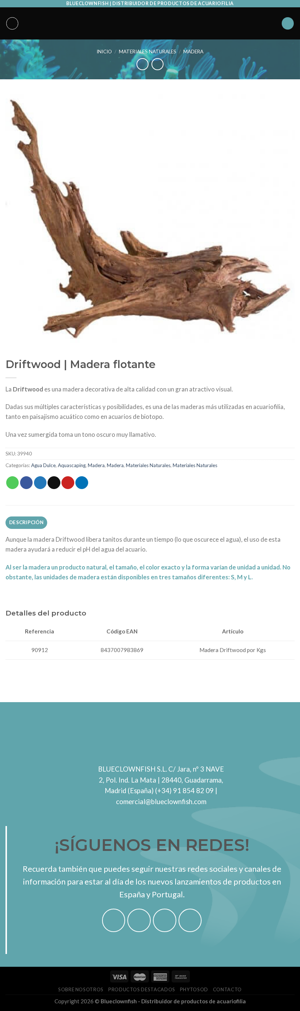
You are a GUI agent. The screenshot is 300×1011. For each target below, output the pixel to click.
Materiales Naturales (147, 51)
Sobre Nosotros (81, 989)
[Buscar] (288, 23)
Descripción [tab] (26, 522)
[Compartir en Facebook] (26, 482)
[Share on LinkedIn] (81, 482)
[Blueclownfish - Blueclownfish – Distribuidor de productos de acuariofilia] (150, 23)
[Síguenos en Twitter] (164, 920)
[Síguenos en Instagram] (139, 920)
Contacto (227, 989)
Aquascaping (72, 465)
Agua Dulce (43, 465)
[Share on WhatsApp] (12, 482)
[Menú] (12, 23)
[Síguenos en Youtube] (190, 920)
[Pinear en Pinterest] (67, 482)
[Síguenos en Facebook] (113, 920)
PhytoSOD (194, 989)
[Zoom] (15, 333)
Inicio (104, 51)
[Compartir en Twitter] (40, 482)
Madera (193, 51)
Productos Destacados (141, 989)
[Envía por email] (54, 482)
